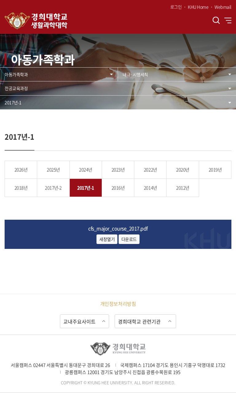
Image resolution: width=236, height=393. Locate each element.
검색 (216, 20)
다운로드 (129, 239)
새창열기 (107, 239)
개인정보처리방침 (118, 303)
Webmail (222, 7)
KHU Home (198, 7)
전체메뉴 (227, 20)
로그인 (176, 7)
